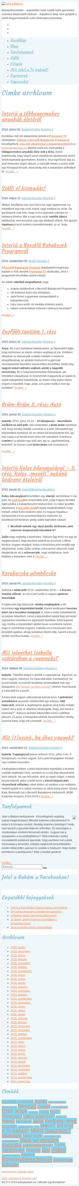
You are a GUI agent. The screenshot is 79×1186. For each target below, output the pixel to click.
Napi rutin (33, 1135)
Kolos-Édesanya (32, 489)
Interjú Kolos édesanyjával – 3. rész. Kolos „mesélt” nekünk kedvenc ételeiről (39, 474)
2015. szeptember (21, 1038)
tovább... (7, 862)
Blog (14, 46)
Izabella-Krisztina (32, 198)
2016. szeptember (21, 998)
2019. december (20, 951)
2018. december (20, 963)
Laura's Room (25, 1126)
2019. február (19, 959)
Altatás (40, 1101)
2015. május (18, 1049)
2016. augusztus (20, 1002)
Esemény (33, 1112)
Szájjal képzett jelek (38, 1145)
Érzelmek (63, 1159)
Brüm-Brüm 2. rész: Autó (31, 404)
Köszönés (9, 1126)
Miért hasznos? (50, 1130)
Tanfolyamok (22, 51)
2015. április (18, 1053)
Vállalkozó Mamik (11, 1155)
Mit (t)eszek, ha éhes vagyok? (33, 686)
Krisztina (46, 129)
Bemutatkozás (9, 1107)
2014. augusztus (20, 1081)
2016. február (19, 1022)
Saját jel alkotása (39, 1140)
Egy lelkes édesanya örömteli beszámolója (36, 911)
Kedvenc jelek (61, 1121)
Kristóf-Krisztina (31, 129)
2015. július (17, 1042)
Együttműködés (59, 1107)
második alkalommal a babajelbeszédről (45, 144)
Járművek (24, 1121)
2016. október (19, 994)
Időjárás (61, 1117)
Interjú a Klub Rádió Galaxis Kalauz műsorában (39, 907)
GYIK (15, 57)
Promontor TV (57, 136)
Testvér (33, 1150)
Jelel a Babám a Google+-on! (19, 1178)
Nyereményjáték (52, 1136)
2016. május (18, 1010)
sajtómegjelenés (10, 1141)
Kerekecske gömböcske (29, 573)
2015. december (20, 1026)
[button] (45, 867)
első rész (17, 500)
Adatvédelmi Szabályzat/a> (18, 1171)
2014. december (20, 1065)
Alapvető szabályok (18, 1102)
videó (58, 1149)
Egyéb (32, 261)
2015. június (18, 1045)
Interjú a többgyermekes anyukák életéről (30, 116)
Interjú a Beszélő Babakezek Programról (34, 248)
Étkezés (10, 1164)
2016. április (18, 1014)
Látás (37, 1126)
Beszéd (27, 1106)
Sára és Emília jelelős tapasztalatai (31, 927)
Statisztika (12, 1145)
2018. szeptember (21, 971)
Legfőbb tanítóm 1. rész (29, 331)
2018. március (19, 986)
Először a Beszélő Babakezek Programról (43, 140)
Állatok (28, 1154)
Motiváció (12, 1135)
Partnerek (19, 75)
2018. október (19, 967)
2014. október (19, 1073)
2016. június (18, 1006)
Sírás (59, 1145)
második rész (26, 508)
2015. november (20, 1030)
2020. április (18, 947)
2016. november (20, 990)
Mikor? (48, 1126)
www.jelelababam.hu (14, 147)
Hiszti (55, 1111)
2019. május (18, 955)
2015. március (19, 1057)
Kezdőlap (18, 40)
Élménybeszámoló (27, 1159)
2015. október (19, 1034)
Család (43, 1106)
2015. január (18, 1061)
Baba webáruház (57, 1102)
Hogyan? (12, 1116)
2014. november (20, 1069)
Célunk (16, 63)
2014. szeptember (21, 1077)
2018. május (18, 978)
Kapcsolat (19, 81)
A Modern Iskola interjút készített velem (34, 915)
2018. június (18, 975)
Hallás (44, 1112)
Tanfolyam (13, 1150)
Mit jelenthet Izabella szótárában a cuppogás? (30, 655)
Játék (38, 1121)
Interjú (8, 1121)
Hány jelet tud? (39, 1116)
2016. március (19, 1018)
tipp (45, 1150)
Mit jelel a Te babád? (29, 69)
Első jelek (14, 1111)
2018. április (18, 982)
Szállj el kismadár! (24, 188)
